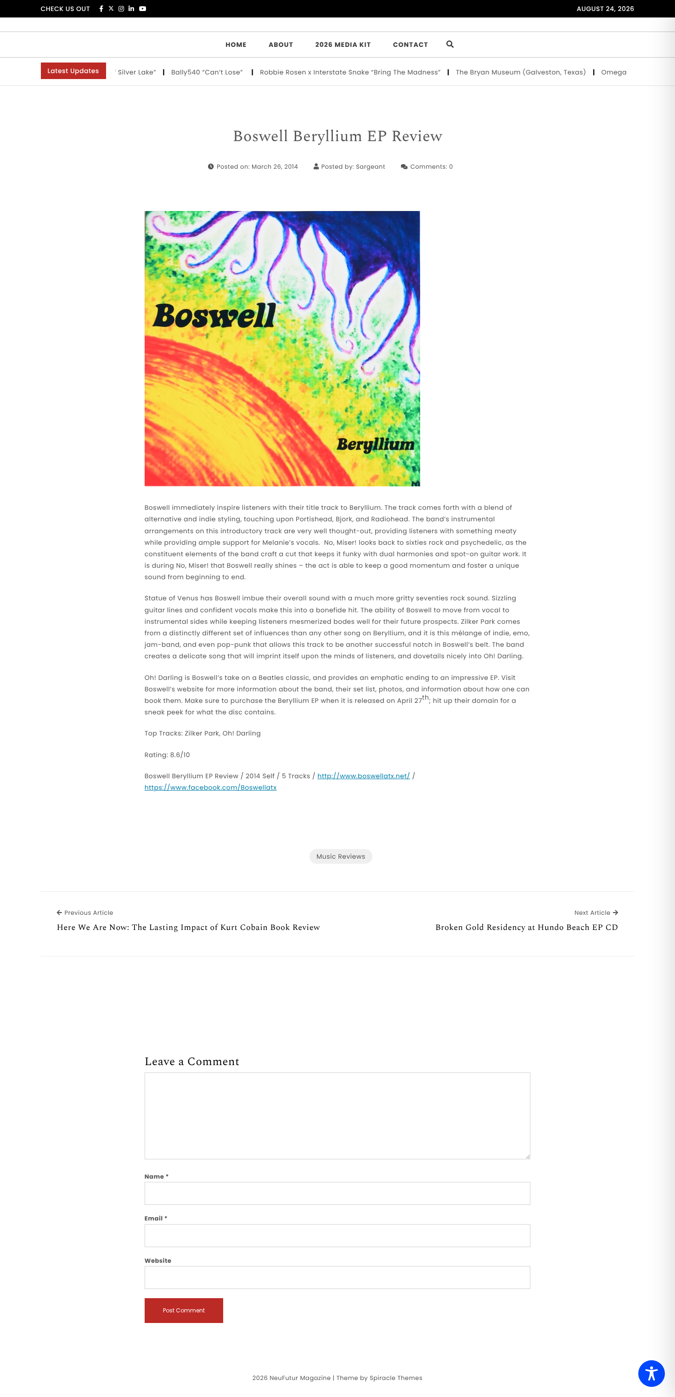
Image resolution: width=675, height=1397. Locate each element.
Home (236, 44)
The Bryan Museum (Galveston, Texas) (498, 72)
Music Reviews (340, 856)
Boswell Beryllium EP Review (338, 137)
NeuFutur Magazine (300, 1378)
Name (157, 1176)
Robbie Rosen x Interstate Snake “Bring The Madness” (327, 72)
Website (158, 1260)
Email (156, 1218)
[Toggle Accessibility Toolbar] (651, 1373)
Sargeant (370, 166)
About (281, 44)
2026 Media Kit (343, 44)
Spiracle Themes (396, 1378)
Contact (410, 44)
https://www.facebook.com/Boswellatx (211, 787)
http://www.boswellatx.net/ (363, 776)
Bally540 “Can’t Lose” (185, 72)
